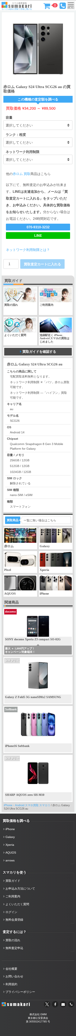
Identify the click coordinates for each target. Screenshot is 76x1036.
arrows (10, 860)
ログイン (11, 912)
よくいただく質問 (17, 904)
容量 (9, 117)
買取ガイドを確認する (39, 351)
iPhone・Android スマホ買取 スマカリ (27, 805)
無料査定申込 (14, 947)
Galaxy (10, 836)
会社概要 (11, 968)
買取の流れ (12, 940)
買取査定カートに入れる (42, 264)
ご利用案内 (12, 896)
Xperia (9, 844)
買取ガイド (12, 880)
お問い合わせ (14, 976)
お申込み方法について (20, 888)
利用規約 (11, 984)
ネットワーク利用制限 (22, 151)
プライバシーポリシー (20, 991)
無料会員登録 (14, 919)
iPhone (10, 829)
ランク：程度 (16, 134)
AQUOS (10, 852)
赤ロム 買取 (21, 173)
